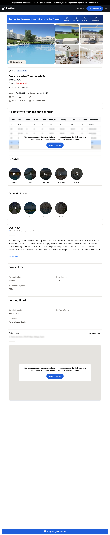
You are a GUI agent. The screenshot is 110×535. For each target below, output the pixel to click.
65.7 (72, 124)
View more (13, 256)
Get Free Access (55, 145)
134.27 (51, 124)
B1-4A (20, 124)
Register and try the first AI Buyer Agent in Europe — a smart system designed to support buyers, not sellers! (55, 3)
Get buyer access (95, 8)
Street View (96, 333)
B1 (11, 124)
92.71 (62, 124)
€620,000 (92, 124)
